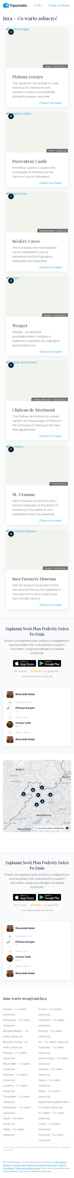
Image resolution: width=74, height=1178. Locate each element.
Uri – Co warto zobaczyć (53, 1041)
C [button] (23, 794)
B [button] (33, 789)
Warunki (7, 1165)
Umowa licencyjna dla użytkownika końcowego (35, 1165)
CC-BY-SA (61, 150)
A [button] (42, 801)
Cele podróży (60, 1162)
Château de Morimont (33, 409)
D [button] (50, 794)
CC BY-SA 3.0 (60, 66)
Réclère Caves (26, 241)
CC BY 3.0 (61, 230)
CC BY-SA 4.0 (60, 399)
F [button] (38, 795)
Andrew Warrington (42, 399)
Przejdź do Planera (59, 5)
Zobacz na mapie (50, 102)
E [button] (42, 787)
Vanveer (47, 315)
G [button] (37, 804)
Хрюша (48, 66)
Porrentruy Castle (29, 161)
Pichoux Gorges (27, 76)
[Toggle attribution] (67, 828)
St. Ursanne (23, 494)
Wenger (20, 325)
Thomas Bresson (47, 230)
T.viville (48, 568)
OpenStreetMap (45, 828)
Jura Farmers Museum (34, 578)
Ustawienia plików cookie (28, 1168)
